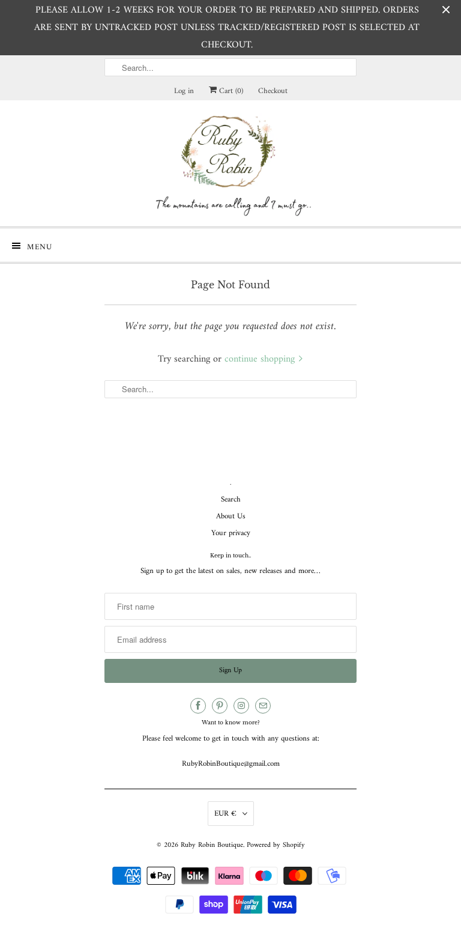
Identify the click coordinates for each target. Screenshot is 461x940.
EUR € (225, 813)
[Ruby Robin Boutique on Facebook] (198, 706)
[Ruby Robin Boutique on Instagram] (241, 706)
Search (231, 499)
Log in (184, 91)
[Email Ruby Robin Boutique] (263, 706)
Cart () (230, 91)
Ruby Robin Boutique (212, 845)
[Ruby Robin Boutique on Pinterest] (219, 706)
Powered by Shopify (276, 845)
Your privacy (230, 533)
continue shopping (261, 359)
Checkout (273, 91)
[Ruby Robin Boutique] (230, 163)
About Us (231, 516)
